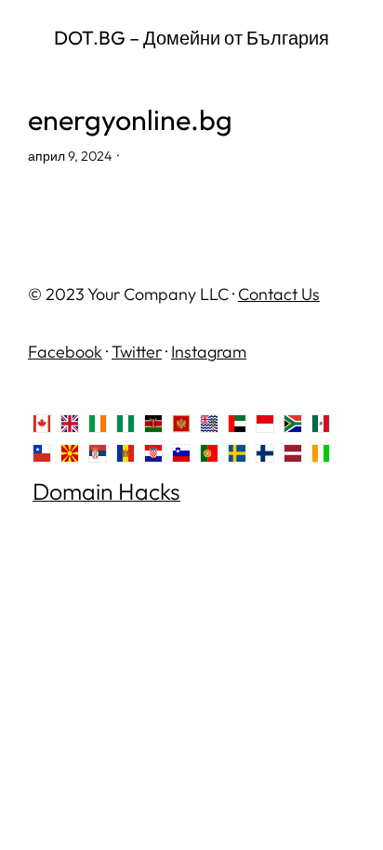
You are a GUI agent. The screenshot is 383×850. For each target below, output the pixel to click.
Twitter (137, 351)
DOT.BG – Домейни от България (191, 37)
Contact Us (279, 294)
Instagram (208, 351)
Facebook (65, 351)
